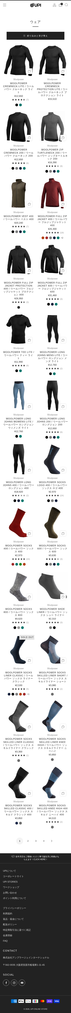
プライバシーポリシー (14, 908)
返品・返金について (13, 919)
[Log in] (54, 5)
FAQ (5, 941)
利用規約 (7, 913)
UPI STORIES (10, 881)
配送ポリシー (10, 924)
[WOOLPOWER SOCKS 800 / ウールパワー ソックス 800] (18, 586)
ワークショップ (11, 887)
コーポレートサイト (13, 876)
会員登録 (7, 935)
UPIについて (9, 870)
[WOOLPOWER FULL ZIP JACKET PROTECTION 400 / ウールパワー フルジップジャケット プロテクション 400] (18, 260)
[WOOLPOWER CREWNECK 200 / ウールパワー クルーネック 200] (18, 127)
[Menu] (4, 5)
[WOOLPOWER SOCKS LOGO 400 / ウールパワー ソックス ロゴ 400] (52, 459)
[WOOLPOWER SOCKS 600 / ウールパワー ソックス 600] (52, 522)
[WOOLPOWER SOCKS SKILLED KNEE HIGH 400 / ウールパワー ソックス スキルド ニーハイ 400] (52, 782)
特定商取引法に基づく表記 (17, 930)
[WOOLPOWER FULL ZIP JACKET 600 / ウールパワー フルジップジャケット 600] (52, 260)
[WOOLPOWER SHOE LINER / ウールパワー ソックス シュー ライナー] (52, 586)
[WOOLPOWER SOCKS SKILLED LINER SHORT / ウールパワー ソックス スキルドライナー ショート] (52, 649)
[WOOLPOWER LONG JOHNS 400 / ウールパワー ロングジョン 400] (18, 459)
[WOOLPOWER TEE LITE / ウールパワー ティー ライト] (18, 329)
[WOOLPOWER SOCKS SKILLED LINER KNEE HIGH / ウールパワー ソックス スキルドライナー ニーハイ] (52, 716)
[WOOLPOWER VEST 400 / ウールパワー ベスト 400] (18, 193)
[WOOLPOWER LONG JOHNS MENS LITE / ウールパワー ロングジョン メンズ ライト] (52, 329)
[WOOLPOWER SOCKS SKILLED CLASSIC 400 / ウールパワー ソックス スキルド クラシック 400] (18, 782)
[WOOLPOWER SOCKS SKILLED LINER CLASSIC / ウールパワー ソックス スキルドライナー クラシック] (18, 716)
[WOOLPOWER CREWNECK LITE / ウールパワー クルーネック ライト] (18, 60)
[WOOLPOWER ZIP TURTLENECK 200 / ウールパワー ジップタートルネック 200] (52, 127)
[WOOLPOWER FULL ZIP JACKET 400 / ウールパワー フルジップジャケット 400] (52, 193)
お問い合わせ (10, 892)
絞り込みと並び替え (37, 36)
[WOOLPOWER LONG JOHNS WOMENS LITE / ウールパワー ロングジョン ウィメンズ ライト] (18, 395)
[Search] (66, 4)
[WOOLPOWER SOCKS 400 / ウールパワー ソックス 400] (18, 522)
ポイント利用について (14, 898)
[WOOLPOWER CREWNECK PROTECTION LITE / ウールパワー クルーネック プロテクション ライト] (52, 60)
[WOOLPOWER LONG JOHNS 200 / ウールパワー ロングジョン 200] (52, 395)
